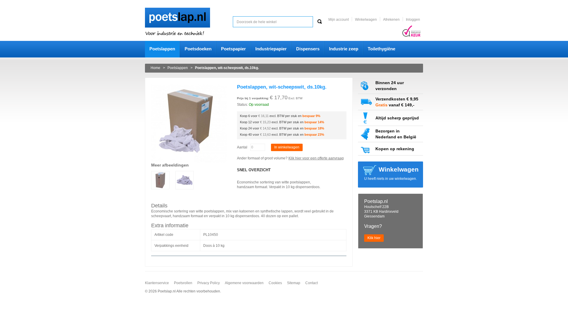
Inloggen (413, 19)
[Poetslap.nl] (177, 10)
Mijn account (338, 19)
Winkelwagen (366, 19)
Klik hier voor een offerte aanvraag (316, 158)
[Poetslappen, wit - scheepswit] (190, 86)
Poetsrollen (183, 283)
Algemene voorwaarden (244, 283)
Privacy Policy (208, 283)
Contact (311, 283)
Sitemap (293, 283)
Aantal (242, 147)
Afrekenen (391, 19)
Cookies (275, 283)
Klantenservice (157, 283)
